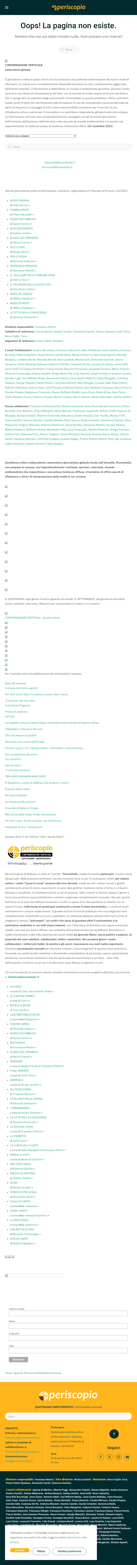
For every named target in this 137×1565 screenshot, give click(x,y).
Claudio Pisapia (14, 392)
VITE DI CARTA (19, 1238)
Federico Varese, (110, 1507)
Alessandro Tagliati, (79, 1490)
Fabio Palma (119, 382)
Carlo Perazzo (53, 387)
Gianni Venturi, (58, 1514)
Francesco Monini (45, 326)
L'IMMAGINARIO (20, 1108)
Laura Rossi (88, 392)
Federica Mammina (52, 425)
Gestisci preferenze (69, 1551)
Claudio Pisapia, (117, 1500)
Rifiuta (41, 1551)
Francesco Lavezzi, (84, 1511)
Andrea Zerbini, (71, 1493)
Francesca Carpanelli (85, 411)
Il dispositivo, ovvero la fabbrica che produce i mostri (37, 782)
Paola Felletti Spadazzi (49, 340)
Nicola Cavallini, (64, 331)
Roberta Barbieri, (110, 1535)
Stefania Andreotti (72, 406)
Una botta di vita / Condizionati (23, 827)
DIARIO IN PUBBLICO (23, 219)
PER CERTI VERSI (20, 1164)
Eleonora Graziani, (62, 1483)
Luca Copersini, (113, 1521)
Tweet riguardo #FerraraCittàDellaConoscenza (33, 1373)
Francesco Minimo (65, 382)
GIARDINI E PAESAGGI (23, 265)
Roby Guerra (20, 205)
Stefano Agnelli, (119, 1542)
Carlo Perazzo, (115, 1497)
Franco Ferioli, (121, 1511)
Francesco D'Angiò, (39, 1511)
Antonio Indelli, (52, 1497)
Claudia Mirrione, (99, 1500)
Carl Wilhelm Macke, (71, 1497)
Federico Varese (42, 397)
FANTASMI (16, 1061)
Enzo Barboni (24, 411)
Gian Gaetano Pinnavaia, (36, 1514)
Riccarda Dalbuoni (24, 261)
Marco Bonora (62, 411)
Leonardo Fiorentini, (30, 1521)
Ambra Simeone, (119, 1490)
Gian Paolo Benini (104, 354)
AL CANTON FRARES (22, 996)
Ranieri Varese (63, 397)
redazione (31, 1206)
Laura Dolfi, (118, 1518)
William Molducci (23, 298)
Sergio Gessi (20, 251)
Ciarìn (20, 364)
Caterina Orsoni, (27, 1500)
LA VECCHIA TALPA (21, 1126)
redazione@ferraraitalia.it (59, 162)
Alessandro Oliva (56, 429)
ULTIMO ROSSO (19, 1220)
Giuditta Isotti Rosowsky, (19, 1518)
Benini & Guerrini (82, 354)
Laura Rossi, (12, 1521)
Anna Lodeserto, (101, 1493)
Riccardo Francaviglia (18, 373)
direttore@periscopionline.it (22, 1451)
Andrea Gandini (41, 373)
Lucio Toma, (12, 1525)
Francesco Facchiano (32, 368)
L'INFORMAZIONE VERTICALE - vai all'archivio (32, 617)
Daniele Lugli (12, 378)
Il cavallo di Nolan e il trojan (21, 808)
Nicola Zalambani (101, 397)
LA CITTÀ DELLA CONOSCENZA (28, 312)
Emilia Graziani (84, 415)
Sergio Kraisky (99, 373)
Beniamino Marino (58, 378)
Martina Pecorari (98, 429)
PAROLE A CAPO (19, 1154)
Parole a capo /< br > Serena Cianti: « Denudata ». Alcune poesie (44, 748)
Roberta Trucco (22, 397)
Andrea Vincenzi (35, 443)
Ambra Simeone (105, 331)
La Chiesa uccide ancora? (20, 801)
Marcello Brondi (46, 359)
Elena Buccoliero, (15, 1507)
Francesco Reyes (49, 392)
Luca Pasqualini (77, 429)
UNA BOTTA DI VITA (22, 1229)
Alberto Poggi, (60, 1490)
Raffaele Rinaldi (70, 392)
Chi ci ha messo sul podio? (21, 735)
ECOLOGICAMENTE (21, 228)
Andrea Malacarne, (34, 1493)
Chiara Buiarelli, (80, 1500)
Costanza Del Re (80, 364)
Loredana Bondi (26, 359)
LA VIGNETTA (18, 1136)
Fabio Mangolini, (73, 1507)
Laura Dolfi (11, 368)
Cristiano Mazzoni (23, 1094)
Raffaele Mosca (36, 429)
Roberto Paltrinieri (16, 387)
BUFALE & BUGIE (20, 1005)
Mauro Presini (122, 387)
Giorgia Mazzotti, (76, 1514)
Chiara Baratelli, (62, 1500)
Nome (12, 1321)
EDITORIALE (17, 1042)
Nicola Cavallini (30, 1084)
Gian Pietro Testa (23, 289)
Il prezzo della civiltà (17, 789)
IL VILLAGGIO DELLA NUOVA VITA (30, 284)
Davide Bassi (63, 354)
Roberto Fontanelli (48, 415)
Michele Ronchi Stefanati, (117, 1528)
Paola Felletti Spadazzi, (18, 1483)
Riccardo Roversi (91, 434)
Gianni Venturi (21, 223)
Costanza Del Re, (30, 1504)
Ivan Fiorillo (101, 415)
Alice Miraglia (85, 382)
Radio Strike (103, 392)
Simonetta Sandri (84, 331)
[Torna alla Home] (68, 7)
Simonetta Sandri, (41, 1483)
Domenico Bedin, (107, 1504)
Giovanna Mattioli (23, 270)
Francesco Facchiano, (61, 1511)
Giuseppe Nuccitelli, (63, 1518)
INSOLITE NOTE (19, 303)
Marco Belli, (83, 1525)
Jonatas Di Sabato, (103, 364)
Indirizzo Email (16, 1309)
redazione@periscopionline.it (22, 1437)
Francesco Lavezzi (120, 373)
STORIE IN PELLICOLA (23, 1192)
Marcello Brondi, (67, 1525)
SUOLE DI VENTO (20, 1201)
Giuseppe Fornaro (99, 368)
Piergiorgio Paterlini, (110, 1532)
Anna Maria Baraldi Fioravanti (103, 406)
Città (11, 1346)
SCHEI (14, 1182)
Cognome (14, 1333)
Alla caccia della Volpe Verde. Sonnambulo (30, 814)
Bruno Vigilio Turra (16, 336)
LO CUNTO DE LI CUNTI (24, 1145)
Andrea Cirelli (21, 233)
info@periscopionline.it (19, 1461)
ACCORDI (15, 986)
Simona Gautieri (33, 420)
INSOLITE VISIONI (21, 293)
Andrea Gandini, (14, 1493)
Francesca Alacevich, (17, 1511)
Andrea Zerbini (122, 397)
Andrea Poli (12, 434)
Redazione (31, 392)
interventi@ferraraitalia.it (57, 167)
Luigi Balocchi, (27, 1525)
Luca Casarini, (96, 1521)
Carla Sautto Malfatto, (94, 1497)
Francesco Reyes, (104, 1511)
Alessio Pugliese (49, 434)
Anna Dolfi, (85, 1493)
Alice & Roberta (91, 350)
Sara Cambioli (65, 359)
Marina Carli (82, 359)
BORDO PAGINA (19, 200)
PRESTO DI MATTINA (22, 1173)
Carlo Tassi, (12, 1500)
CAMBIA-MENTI (19, 209)
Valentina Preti (29, 434)
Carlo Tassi (123, 331)
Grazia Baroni (46, 354)
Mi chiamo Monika (16, 795)
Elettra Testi (20, 279)
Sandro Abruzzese (43, 350)
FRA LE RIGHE (18, 256)
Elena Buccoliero (23, 1028)
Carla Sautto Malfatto (83, 378)
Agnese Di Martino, (42, 1490)
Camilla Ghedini (53, 420)
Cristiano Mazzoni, (50, 1504)
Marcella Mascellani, (47, 1525)
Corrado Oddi (103, 382)
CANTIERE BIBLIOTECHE (25, 1014)
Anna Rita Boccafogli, (17, 1497)
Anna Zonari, (36, 1497)
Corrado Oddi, (13, 1504)
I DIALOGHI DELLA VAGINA (26, 1098)
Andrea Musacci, (53, 1493)
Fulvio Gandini (13, 420)
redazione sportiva (36, 1215)
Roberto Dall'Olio (59, 364)
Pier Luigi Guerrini (79, 373)
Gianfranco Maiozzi (112, 420)
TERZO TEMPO (18, 1210)
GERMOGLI (16, 1080)
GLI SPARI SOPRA (20, 1089)
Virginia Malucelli (29, 425)
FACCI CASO (17, 247)
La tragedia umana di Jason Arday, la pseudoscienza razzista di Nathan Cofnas (52, 722)
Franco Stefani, (14, 1514)
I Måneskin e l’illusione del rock (24, 729)
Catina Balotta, (45, 1500)
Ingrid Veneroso (14, 443)
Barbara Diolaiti (26, 415)
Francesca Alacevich (68, 350)
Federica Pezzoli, (92, 1507)
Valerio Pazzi (36, 387)
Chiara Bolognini (43, 411)
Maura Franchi (21, 242)
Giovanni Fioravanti (24, 317)
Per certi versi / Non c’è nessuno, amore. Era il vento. (37, 694)
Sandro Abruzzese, (112, 1539)
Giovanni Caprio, (114, 1514)
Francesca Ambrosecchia (45, 406)
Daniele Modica (115, 425)
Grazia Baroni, (82, 1518)
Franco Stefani (88, 439)
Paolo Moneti (45, 382)
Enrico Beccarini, (54, 1507)
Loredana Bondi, (65, 1521)
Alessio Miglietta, (100, 1490)
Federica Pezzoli (73, 387)
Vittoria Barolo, (44, 331)
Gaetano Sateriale (25, 439)
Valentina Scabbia (48, 439)
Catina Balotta (110, 350)
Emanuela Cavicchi (102, 359)
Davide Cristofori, (88, 1504)
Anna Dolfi (121, 364)
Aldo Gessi (67, 415)
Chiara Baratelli (22, 214)
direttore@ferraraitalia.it (23, 977)
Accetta (19, 1550)
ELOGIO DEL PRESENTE (24, 237)
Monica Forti (117, 415)
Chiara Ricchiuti (69, 434)
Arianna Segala (69, 439)
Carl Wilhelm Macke (33, 378)
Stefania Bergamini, (99, 1542)
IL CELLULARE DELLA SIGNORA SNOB (32, 275)
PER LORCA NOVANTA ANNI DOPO (25, 776)
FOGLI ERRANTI (19, 1070)
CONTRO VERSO (19, 1024)
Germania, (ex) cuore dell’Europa (24, 741)
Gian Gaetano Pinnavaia (98, 387)
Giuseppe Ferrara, (42, 1518)
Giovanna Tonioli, (95, 1514)
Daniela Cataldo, (69, 1504)
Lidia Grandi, (49, 1521)
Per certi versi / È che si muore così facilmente (33, 820)
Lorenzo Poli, (82, 1521)
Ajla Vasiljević (123, 439)
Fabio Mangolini (106, 378)
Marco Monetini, (99, 1525)
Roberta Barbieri (26, 354)
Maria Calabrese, (117, 1525)
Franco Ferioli (54, 368)
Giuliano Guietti (90, 420)
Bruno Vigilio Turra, (117, 1479)
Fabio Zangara (54, 443)
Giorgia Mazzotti (25, 382)
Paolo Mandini (73, 425)
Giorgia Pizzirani (119, 429)
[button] (6, 7)
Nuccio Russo (110, 434)
